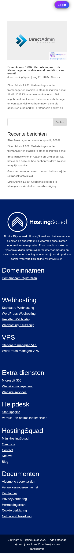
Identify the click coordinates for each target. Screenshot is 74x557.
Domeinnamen (23, 270)
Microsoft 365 (11, 380)
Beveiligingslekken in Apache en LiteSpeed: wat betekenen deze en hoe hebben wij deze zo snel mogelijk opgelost (36, 161)
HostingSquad (22, 77)
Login (62, 4)
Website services (14, 392)
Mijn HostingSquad (15, 438)
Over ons (8, 444)
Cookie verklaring (14, 510)
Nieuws (55, 77)
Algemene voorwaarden (18, 481)
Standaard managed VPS (19, 345)
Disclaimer (9, 493)
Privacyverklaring (14, 499)
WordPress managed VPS (20, 351)
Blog (5, 462)
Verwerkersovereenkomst (20, 487)
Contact (7, 450)
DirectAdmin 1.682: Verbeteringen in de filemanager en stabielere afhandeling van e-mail (35, 70)
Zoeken (60, 122)
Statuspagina (11, 412)
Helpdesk (15, 404)
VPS (8, 337)
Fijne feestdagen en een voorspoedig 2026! (33, 140)
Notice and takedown (16, 516)
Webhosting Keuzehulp (18, 325)
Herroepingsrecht (14, 505)
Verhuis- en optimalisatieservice (24, 418)
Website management (17, 386)
